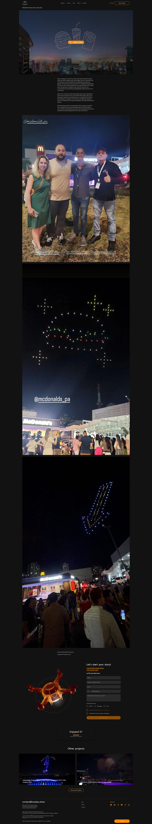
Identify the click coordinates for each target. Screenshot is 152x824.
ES (112, 3)
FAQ (74, 3)
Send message (104, 717)
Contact (84, 3)
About (78, 3)
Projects (63, 3)
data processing (104, 710)
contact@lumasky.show (95, 668)
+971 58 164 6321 (92, 670)
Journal (68, 3)
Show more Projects (76, 790)
